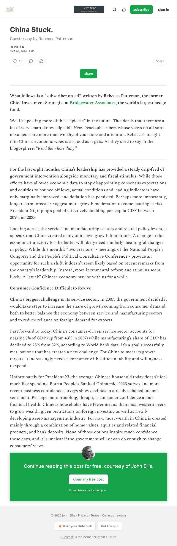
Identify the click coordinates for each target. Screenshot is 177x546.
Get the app (110, 526)
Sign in (163, 9)
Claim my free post (88, 479)
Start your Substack (77, 526)
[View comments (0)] (31, 61)
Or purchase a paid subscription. (88, 490)
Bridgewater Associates (93, 103)
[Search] (114, 9)
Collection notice (114, 515)
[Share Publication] (124, 9)
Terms (95, 515)
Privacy (83, 515)
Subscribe (141, 9)
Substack (67, 537)
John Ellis (17, 46)
